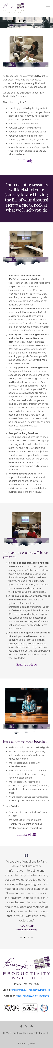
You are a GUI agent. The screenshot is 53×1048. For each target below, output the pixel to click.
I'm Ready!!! (27, 160)
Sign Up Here (26, 664)
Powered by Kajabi (26, 1043)
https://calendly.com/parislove (32, 995)
